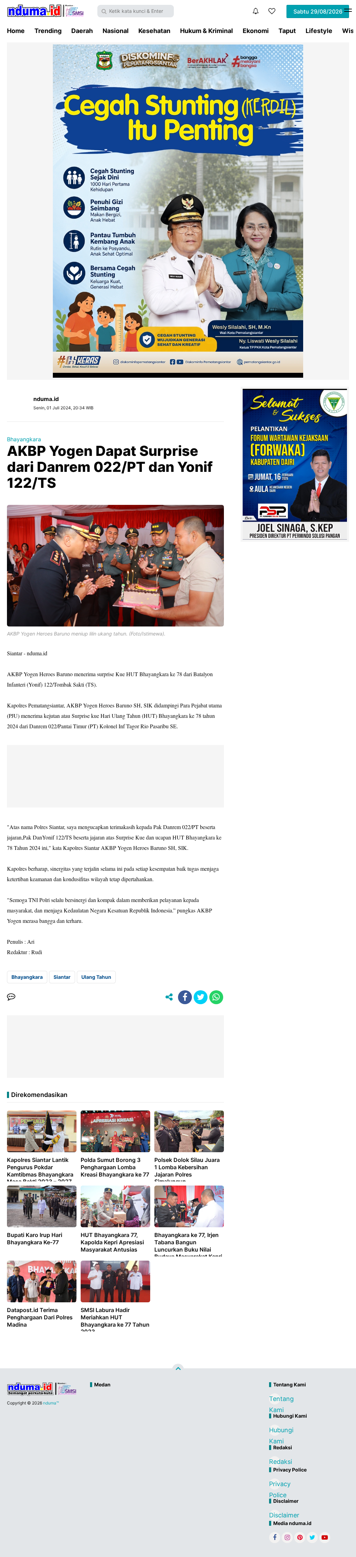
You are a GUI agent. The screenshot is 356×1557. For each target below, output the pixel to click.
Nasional (116, 30)
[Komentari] (11, 997)
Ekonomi (256, 30)
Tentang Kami (274, 1399)
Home (16, 30)
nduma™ (51, 1403)
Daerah (82, 30)
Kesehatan (154, 30)
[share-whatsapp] (216, 997)
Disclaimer (274, 1515)
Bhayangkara (24, 439)
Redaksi (274, 1461)
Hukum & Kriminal (206, 30)
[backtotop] (178, 1370)
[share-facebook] (185, 997)
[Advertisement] (163, 1414)
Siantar (62, 977)
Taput (287, 30)
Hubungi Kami (274, 1431)
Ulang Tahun (96, 977)
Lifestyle (319, 30)
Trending (48, 30)
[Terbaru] (255, 11)
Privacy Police (274, 1485)
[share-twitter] (201, 997)
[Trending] (272, 11)
